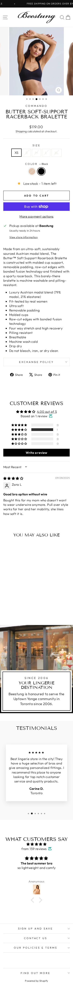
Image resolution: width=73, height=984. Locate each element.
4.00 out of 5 (47, 412)
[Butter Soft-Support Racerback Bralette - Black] (18, 611)
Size (37, 145)
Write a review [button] (36, 453)
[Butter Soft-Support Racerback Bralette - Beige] (13, 611)
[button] (19, 429)
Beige (32, 171)
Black (41, 171)
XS (16, 152)
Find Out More (36, 973)
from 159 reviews (34, 849)
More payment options (36, 216)
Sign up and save (35, 928)
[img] (13, 478)
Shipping (21, 131)
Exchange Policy (36, 361)
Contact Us (35, 938)
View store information (23, 237)
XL (57, 152)
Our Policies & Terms (35, 947)
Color (36, 163)
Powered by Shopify (36, 980)
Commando (36, 105)
